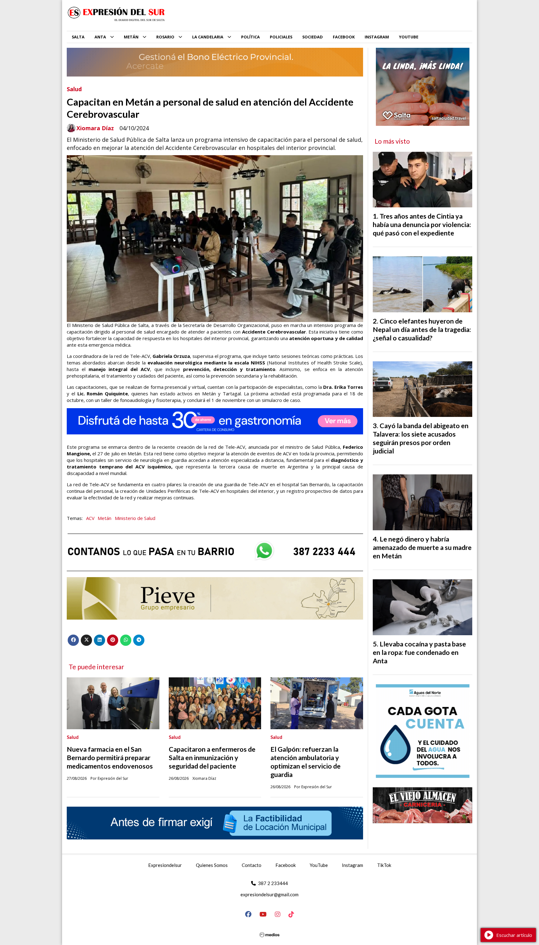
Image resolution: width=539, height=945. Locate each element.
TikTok (384, 865)
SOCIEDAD (312, 37)
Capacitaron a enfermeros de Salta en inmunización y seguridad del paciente (212, 757)
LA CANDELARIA (207, 37)
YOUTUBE (408, 37)
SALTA (78, 37)
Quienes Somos (212, 865)
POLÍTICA (250, 37)
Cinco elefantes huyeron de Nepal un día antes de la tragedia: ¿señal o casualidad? (422, 329)
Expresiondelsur (165, 865)
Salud (74, 89)
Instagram (352, 865)
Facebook (285, 865)
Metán (104, 518)
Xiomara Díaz (95, 128)
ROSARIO (165, 37)
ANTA (100, 37)
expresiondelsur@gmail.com (269, 894)
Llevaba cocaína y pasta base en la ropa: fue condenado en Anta (419, 652)
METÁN (131, 37)
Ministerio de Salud (135, 518)
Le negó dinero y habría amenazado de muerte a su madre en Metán (422, 547)
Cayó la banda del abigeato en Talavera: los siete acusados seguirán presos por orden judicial (421, 438)
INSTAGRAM (377, 37)
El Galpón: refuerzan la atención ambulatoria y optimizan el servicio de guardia (305, 762)
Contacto (251, 865)
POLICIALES (281, 37)
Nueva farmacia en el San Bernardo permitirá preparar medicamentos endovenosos (110, 757)
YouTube (319, 865)
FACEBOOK (344, 37)
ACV (90, 518)
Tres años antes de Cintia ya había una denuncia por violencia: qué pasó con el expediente (422, 224)
